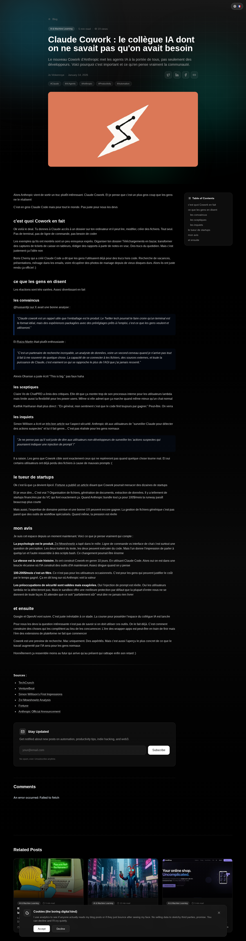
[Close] (219, 912)
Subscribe (158, 750)
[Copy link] (194, 74)
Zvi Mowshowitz (65, 543)
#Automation (123, 83)
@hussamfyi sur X (25, 307)
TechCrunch (26, 682)
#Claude (54, 83)
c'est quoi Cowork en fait (39, 221)
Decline (61, 928)
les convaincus (26, 300)
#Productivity (104, 83)
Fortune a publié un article (72, 485)
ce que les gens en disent (40, 281)
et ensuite (24, 608)
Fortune (23, 705)
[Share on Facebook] (185, 74)
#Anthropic (87, 83)
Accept (42, 928)
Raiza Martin (25, 341)
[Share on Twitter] (168, 74)
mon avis (23, 528)
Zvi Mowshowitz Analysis (35, 700)
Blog (54, 19)
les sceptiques (26, 387)
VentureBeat (26, 688)
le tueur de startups (34, 477)
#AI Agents (70, 83)
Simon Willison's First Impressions (40, 694)
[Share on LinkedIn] (177, 74)
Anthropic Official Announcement (39, 711)
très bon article (55, 423)
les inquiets (23, 417)
